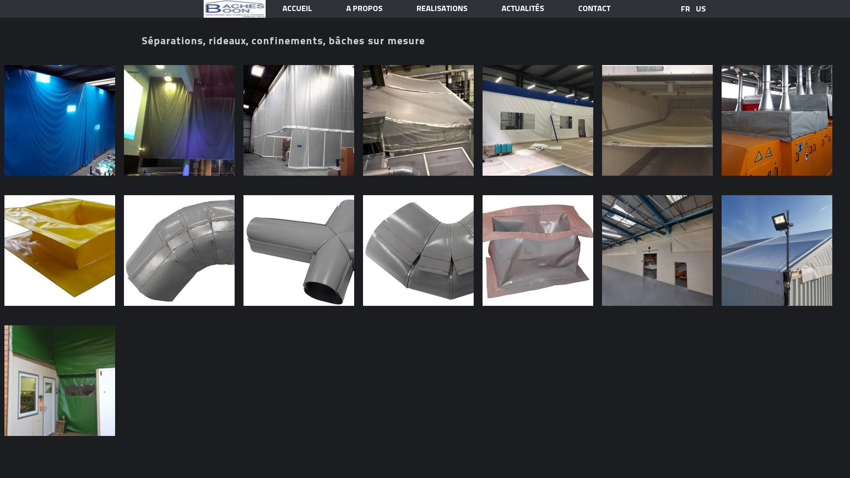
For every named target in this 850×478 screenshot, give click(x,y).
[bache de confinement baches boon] (418, 120)
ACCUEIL (297, 8)
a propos (364, 8)
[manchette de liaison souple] (538, 250)
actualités (523, 8)
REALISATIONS (442, 8)
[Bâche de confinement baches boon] (538, 120)
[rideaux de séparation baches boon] (179, 120)
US (701, 9)
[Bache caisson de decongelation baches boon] (657, 120)
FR (685, 9)
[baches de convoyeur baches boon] (777, 120)
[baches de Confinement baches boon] (298, 120)
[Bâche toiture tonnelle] (777, 250)
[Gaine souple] (179, 250)
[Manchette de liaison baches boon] (59, 250)
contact (594, 8)
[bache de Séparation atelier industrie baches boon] (59, 120)
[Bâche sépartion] (657, 250)
